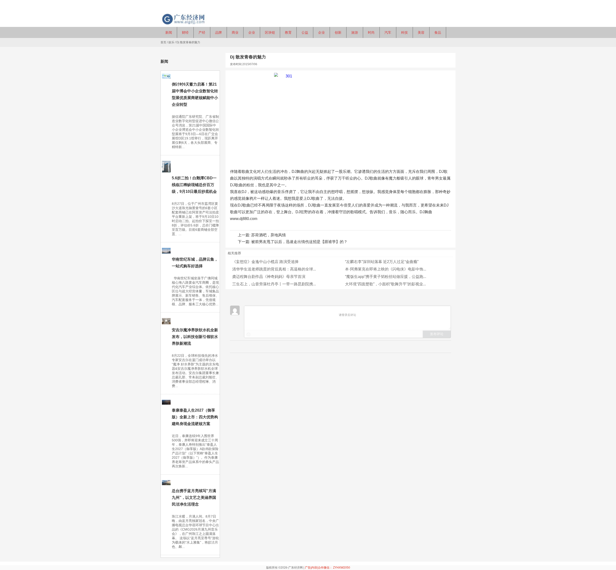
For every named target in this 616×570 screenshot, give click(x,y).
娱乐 (171, 42)
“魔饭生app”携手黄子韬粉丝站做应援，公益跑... (385, 277)
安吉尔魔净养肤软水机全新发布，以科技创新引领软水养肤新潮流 (195, 336)
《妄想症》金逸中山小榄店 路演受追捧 (265, 262)
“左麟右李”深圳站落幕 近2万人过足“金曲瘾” (381, 262)
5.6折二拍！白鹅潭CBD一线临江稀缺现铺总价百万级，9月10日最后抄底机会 (194, 185)
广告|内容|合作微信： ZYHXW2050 (327, 567)
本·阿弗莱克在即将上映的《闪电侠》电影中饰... (385, 269)
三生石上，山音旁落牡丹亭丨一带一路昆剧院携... (274, 284)
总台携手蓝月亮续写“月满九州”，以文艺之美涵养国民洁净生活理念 (194, 497)
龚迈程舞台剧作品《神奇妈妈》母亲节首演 (268, 277)
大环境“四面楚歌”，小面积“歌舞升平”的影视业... (385, 284)
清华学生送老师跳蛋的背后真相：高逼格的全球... (274, 269)
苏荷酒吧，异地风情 (268, 235)
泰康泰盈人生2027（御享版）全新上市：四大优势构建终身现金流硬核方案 (195, 417)
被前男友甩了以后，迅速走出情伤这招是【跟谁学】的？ (299, 242)
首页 (163, 42)
